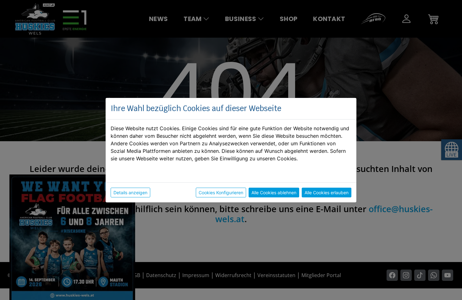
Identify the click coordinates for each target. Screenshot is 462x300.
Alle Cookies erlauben (327, 192)
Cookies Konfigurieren (221, 192)
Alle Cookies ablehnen (273, 192)
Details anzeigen (130, 192)
